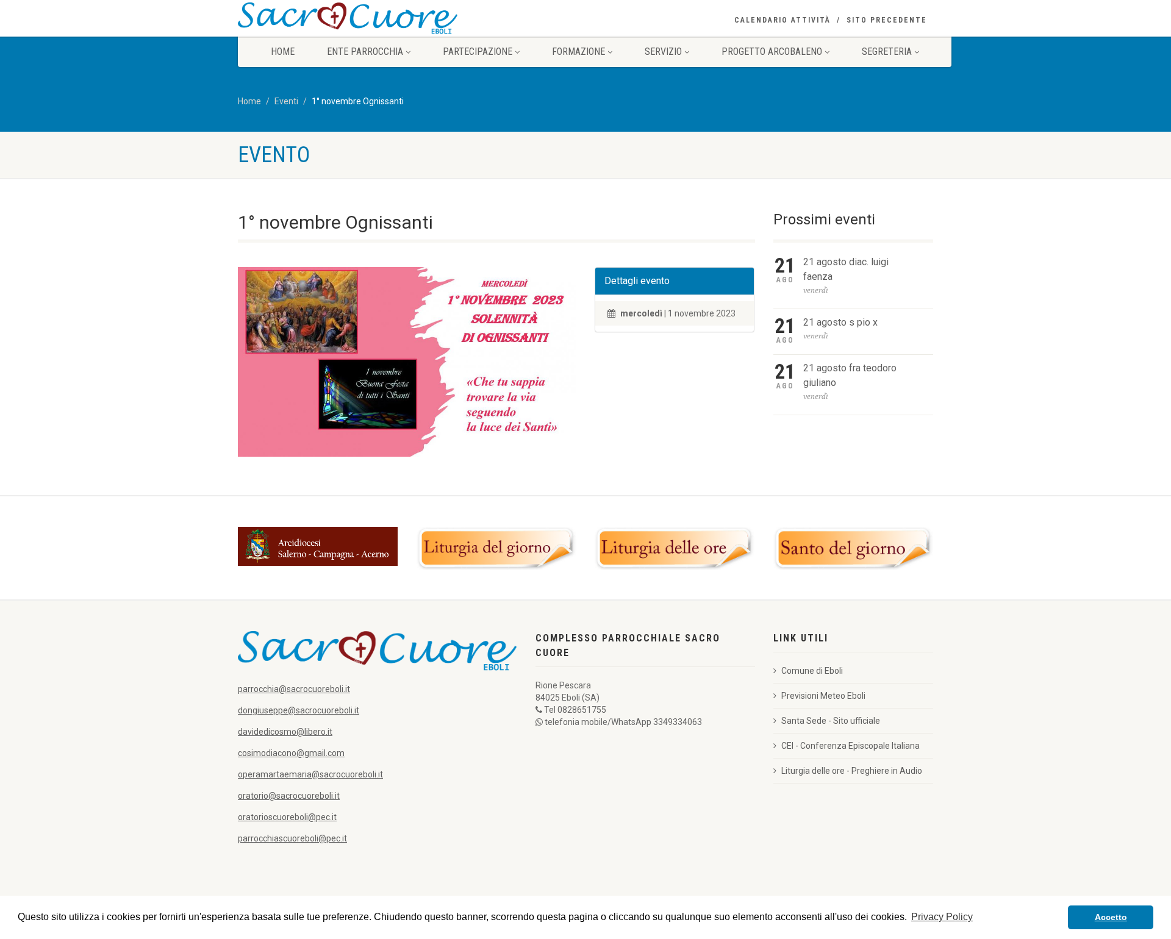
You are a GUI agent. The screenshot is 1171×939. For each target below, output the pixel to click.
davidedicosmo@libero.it (285, 732)
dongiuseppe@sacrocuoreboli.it (298, 710)
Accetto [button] (1111, 917)
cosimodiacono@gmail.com (291, 753)
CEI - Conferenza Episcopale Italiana (850, 746)
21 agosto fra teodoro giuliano (850, 375)
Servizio (663, 51)
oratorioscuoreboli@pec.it (287, 817)
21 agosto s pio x (840, 322)
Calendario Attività (782, 20)
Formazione (578, 51)
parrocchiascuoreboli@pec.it (292, 838)
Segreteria (887, 51)
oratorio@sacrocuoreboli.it (289, 796)
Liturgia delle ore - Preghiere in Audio (851, 771)
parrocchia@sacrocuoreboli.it (294, 689)
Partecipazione (477, 51)
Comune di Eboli (812, 671)
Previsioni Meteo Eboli (823, 696)
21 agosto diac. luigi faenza (846, 269)
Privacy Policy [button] (942, 917)
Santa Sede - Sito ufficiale (830, 721)
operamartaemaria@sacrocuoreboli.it (310, 774)
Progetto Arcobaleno (772, 51)
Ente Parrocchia (365, 51)
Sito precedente (887, 20)
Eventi (286, 101)
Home (283, 51)
